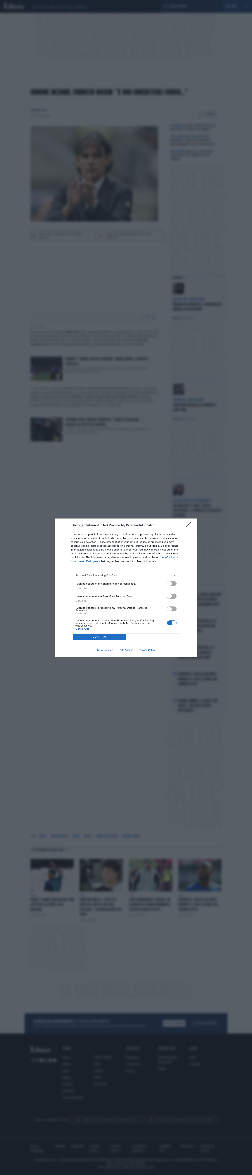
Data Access (126, 649)
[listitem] (126, 575)
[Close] (189, 525)
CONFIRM (99, 636)
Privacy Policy (147, 649)
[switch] (172, 583)
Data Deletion (105, 649)
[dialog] (126, 587)
